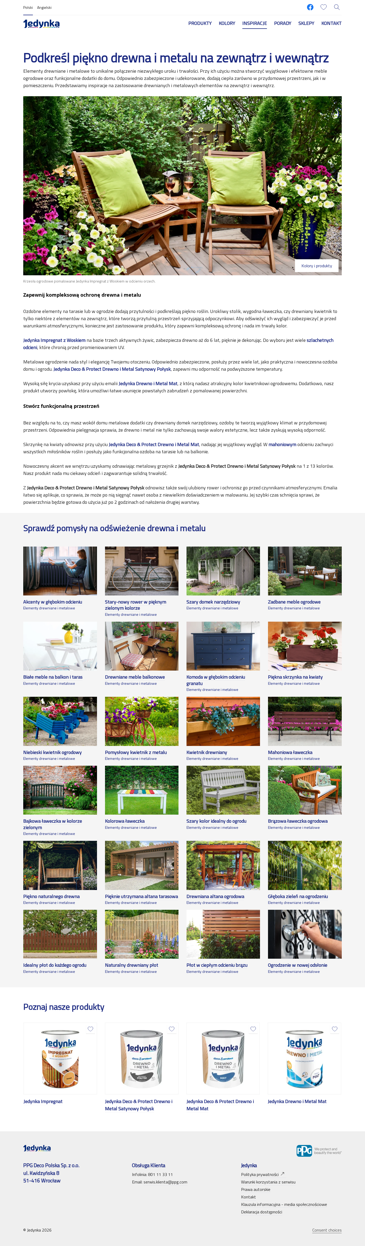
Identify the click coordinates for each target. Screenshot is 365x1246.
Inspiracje (254, 23)
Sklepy (306, 23)
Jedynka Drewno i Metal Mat (297, 1101)
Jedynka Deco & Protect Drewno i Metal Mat (220, 1105)
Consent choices (327, 1230)
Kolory (227, 23)
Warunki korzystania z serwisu (268, 1182)
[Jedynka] (41, 23)
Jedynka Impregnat (43, 1101)
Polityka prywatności (260, 1174)
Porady (282, 23)
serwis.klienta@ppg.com (165, 1182)
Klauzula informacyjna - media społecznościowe (284, 1204)
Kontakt (331, 23)
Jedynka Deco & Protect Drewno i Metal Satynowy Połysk (138, 1105)
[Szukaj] (337, 7)
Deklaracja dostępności (261, 1212)
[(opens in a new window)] (310, 7)
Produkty (200, 23)
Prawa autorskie (255, 1189)
